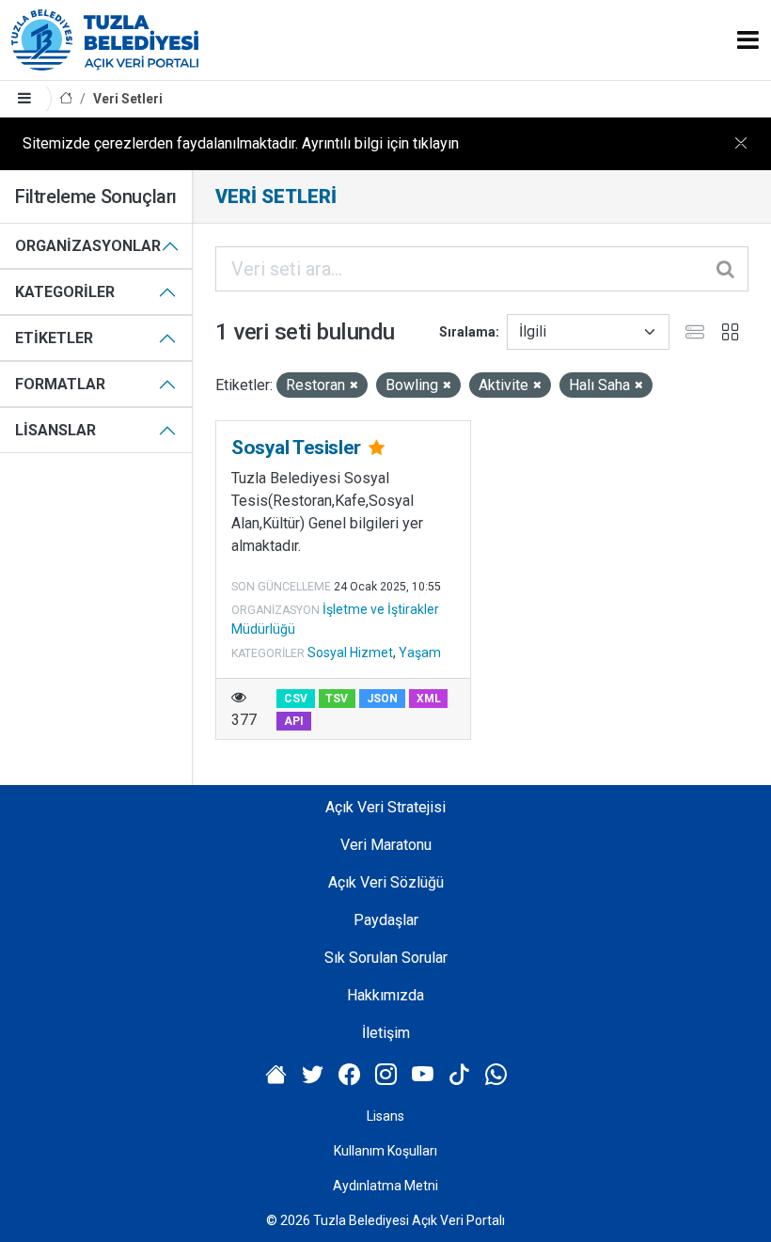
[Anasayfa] (65, 99)
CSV (295, 698)
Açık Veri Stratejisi (385, 807)
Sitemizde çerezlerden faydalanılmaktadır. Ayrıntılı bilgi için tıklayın (241, 143)
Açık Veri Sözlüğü (386, 882)
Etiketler (54, 338)
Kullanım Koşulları (385, 1150)
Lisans (385, 1116)
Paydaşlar (386, 920)
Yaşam (420, 652)
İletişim (386, 1033)
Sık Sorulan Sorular (386, 958)
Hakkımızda (385, 995)
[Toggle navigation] (748, 40)
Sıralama (467, 331)
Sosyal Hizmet (350, 652)
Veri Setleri (128, 98)
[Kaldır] (354, 386)
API (294, 721)
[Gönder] (726, 268)
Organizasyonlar (88, 246)
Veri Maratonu (386, 845)
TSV (336, 698)
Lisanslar (55, 430)
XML (429, 698)
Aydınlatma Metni (385, 1185)
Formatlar (60, 384)
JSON (382, 698)
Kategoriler (65, 292)
